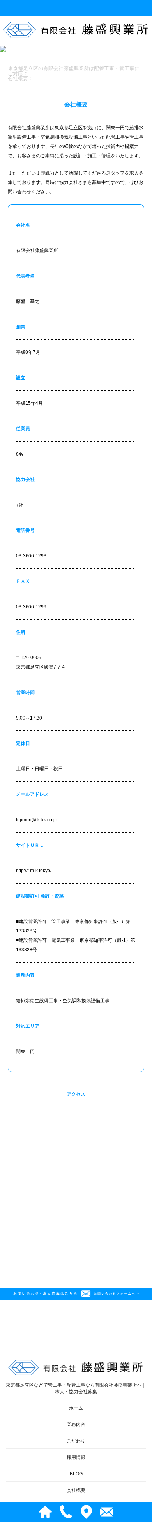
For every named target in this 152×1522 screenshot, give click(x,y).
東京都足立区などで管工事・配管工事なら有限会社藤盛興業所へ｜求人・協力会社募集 (76, 1388)
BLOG (76, 1474)
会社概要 (76, 1490)
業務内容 (76, 1424)
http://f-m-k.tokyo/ (33, 870)
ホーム (76, 1408)
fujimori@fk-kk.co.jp (36, 819)
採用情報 (76, 1457)
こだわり (76, 1441)
